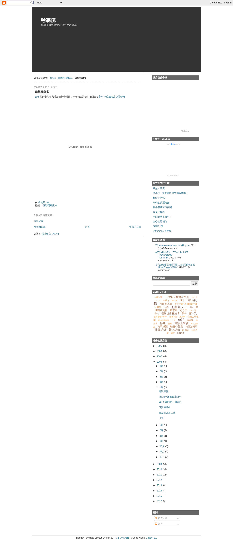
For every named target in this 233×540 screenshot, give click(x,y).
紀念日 (183, 310)
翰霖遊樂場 (191, 326)
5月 (162, 387)
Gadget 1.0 (151, 537)
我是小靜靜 (159, 212)
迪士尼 (193, 310)
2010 (160, 469)
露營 (173, 333)
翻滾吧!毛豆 (159, 197)
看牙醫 (173, 310)
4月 (162, 382)
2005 (160, 346)
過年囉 (190, 320)
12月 (162, 457)
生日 (182, 300)
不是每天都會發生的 (177, 296)
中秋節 (194, 297)
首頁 (87, 226)
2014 (160, 490)
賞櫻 (170, 323)
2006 (160, 351)
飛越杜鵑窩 (159, 188)
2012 (160, 480)
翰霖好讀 (162, 326)
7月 (162, 430)
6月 (162, 425)
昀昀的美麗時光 (161, 202)
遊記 (181, 320)
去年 (37, 96)
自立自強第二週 (167, 412)
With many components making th (172, 245)
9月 (162, 441)
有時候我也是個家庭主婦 (186, 304)
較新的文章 (40, 226)
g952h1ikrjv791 (163, 252)
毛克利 (157, 301)
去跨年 (166, 300)
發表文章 (162, 518)
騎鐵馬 (185, 330)
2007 (160, 356)
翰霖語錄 (160, 329)
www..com (173, 144)
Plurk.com (185, 131)
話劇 (173, 320)
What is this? (172, 175)
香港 (157, 313)
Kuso (180, 332)
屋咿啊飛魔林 (65, 78)
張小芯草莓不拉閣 (162, 207)
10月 (162, 446)
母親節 (174, 301)
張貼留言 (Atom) (50, 233)
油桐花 (157, 307)
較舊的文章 (135, 226)
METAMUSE (122, 537)
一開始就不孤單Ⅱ (162, 216)
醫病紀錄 (174, 329)
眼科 (184, 313)
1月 (162, 366)
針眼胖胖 (163, 391)
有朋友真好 (165, 303)
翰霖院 (48, 19)
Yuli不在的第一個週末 (170, 402)
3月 (162, 376)
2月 (162, 371)
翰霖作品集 (176, 326)
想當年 (182, 317)
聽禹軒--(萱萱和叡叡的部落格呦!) (170, 193)
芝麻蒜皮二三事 (182, 307)
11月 (162, 451)
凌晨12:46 (43, 202)
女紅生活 (158, 297)
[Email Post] (35, 197)
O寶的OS (158, 226)
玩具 (166, 307)
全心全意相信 (160, 221)
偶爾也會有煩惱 (170, 313)
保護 (161, 418)
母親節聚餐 (165, 407)
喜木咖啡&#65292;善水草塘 (165, 317)
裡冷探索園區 (163, 320)
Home (51, 78)
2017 (160, 501)
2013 (160, 485)
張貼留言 (38, 221)
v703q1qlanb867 (179, 252)
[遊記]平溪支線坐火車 (170, 396)
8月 (162, 435)
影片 (162, 323)
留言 (160, 524)
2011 (160, 474)
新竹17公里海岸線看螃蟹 (112, 96)
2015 (160, 496)
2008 (160, 361)
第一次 (193, 313)
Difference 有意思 (162, 231)
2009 (160, 464)
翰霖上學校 (181, 323)
